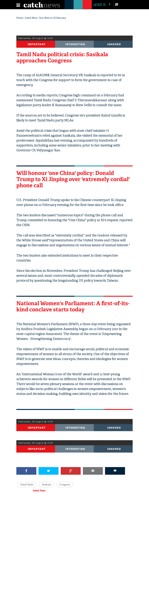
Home (19, 17)
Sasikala (46, 484)
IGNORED (114, 44)
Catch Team (39, 490)
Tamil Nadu (26, 484)
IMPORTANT (37, 427)
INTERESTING (75, 44)
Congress (64, 484)
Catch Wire (31, 17)
